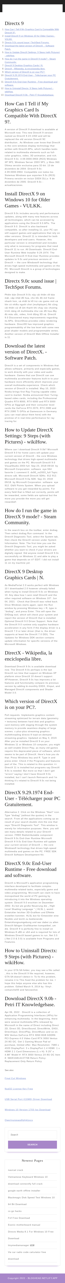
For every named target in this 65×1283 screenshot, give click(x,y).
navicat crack (15, 1170)
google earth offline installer (24, 1190)
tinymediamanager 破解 (21, 1245)
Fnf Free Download (19, 1218)
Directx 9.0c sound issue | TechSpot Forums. (27, 42)
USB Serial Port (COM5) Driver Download (28, 1099)
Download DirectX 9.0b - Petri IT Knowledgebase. (29, 95)
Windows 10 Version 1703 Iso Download (27, 1109)
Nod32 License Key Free (19, 1088)
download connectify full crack (25, 1184)
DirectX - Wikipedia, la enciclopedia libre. (25, 68)
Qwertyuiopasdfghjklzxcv (19, 1120)
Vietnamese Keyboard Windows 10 (28, 1177)
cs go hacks (15, 1211)
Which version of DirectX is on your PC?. (25, 72)
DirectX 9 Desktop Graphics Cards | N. (24, 65)
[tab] (18, 10)
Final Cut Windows (15, 1078)
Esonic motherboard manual (24, 1225)
